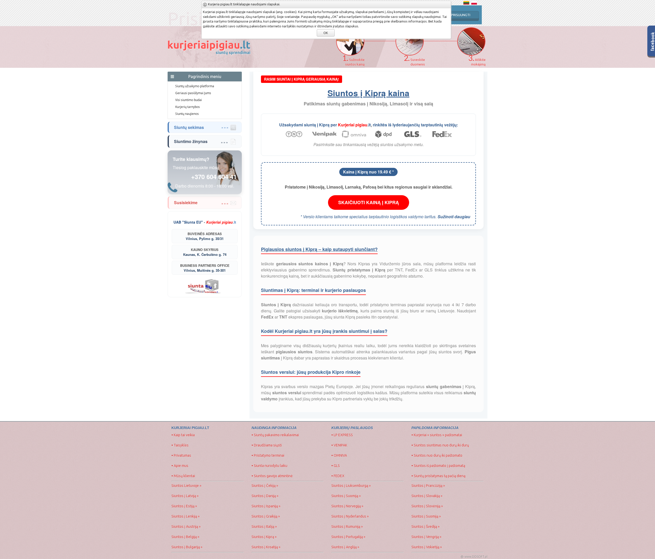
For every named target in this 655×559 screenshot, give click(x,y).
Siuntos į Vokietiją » (426, 547)
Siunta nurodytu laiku (269, 466)
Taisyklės (180, 445)
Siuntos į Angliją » (345, 547)
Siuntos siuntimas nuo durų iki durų (440, 445)
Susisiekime (205, 202)
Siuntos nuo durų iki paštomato (436, 455)
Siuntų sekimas (201, 127)
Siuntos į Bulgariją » (186, 547)
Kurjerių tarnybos (187, 107)
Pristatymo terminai (268, 455)
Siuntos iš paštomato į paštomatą (438, 466)
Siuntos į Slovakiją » (426, 496)
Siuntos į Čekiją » (265, 486)
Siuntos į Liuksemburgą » (351, 486)
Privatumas (181, 455)
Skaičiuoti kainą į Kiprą (368, 202)
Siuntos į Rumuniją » (347, 526)
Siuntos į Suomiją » (346, 496)
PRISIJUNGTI (460, 15)
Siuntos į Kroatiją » (266, 547)
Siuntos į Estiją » (184, 506)
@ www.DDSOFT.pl (474, 556)
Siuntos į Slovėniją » (427, 506)
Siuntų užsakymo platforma (194, 86)
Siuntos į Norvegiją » (347, 506)
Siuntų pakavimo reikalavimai (275, 435)
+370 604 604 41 (214, 176)
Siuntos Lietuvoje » (186, 486)
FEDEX (337, 476)
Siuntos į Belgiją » (185, 537)
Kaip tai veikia (183, 435)
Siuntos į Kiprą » (264, 537)
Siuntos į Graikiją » (266, 516)
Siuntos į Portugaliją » (348, 537)
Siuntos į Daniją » (265, 496)
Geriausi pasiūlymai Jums (193, 93)
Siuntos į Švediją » (425, 526)
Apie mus (179, 466)
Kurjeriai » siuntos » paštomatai (436, 435)
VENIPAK (339, 445)
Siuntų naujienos (187, 114)
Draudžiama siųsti (267, 445)
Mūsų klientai (183, 476)
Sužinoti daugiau (454, 217)
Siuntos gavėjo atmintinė (272, 476)
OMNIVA (339, 455)
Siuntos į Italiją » (264, 526)
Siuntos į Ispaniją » (266, 506)
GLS (335, 466)
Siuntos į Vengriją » (426, 537)
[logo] (214, 66)
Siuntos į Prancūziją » (428, 486)
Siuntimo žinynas (205, 141)
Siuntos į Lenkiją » (185, 516)
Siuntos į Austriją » (186, 526)
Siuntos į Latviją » (185, 496)
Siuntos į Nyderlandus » (350, 516)
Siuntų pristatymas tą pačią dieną (438, 476)
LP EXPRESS (342, 435)
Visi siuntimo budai (188, 100)
